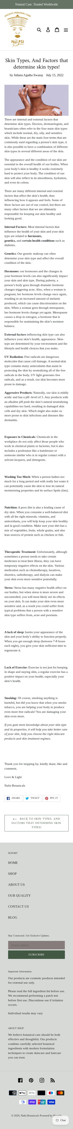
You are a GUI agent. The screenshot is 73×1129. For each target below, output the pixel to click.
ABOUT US (16, 884)
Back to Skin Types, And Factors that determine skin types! (36, 823)
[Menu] (65, 29)
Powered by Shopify (51, 1115)
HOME (13, 862)
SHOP (12, 873)
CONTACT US (18, 906)
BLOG (12, 917)
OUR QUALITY (19, 895)
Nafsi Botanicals (30, 1115)
